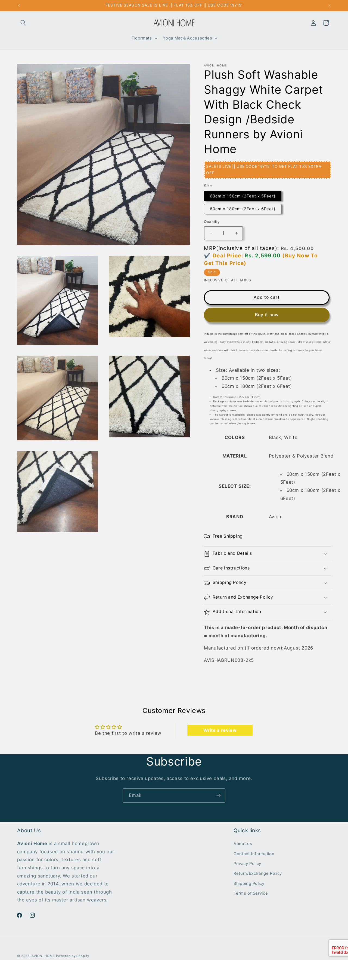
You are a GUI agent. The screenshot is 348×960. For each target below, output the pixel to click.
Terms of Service (251, 893)
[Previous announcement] (19, 5)
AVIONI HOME (43, 956)
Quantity (212, 222)
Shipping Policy (249, 883)
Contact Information (254, 853)
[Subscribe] (218, 795)
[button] (23, 23)
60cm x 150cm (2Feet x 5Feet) (242, 196)
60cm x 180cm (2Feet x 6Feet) (242, 208)
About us (243, 844)
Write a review (220, 730)
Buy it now (267, 314)
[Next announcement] (329, 5)
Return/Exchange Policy (258, 873)
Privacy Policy (247, 863)
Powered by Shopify (72, 956)
